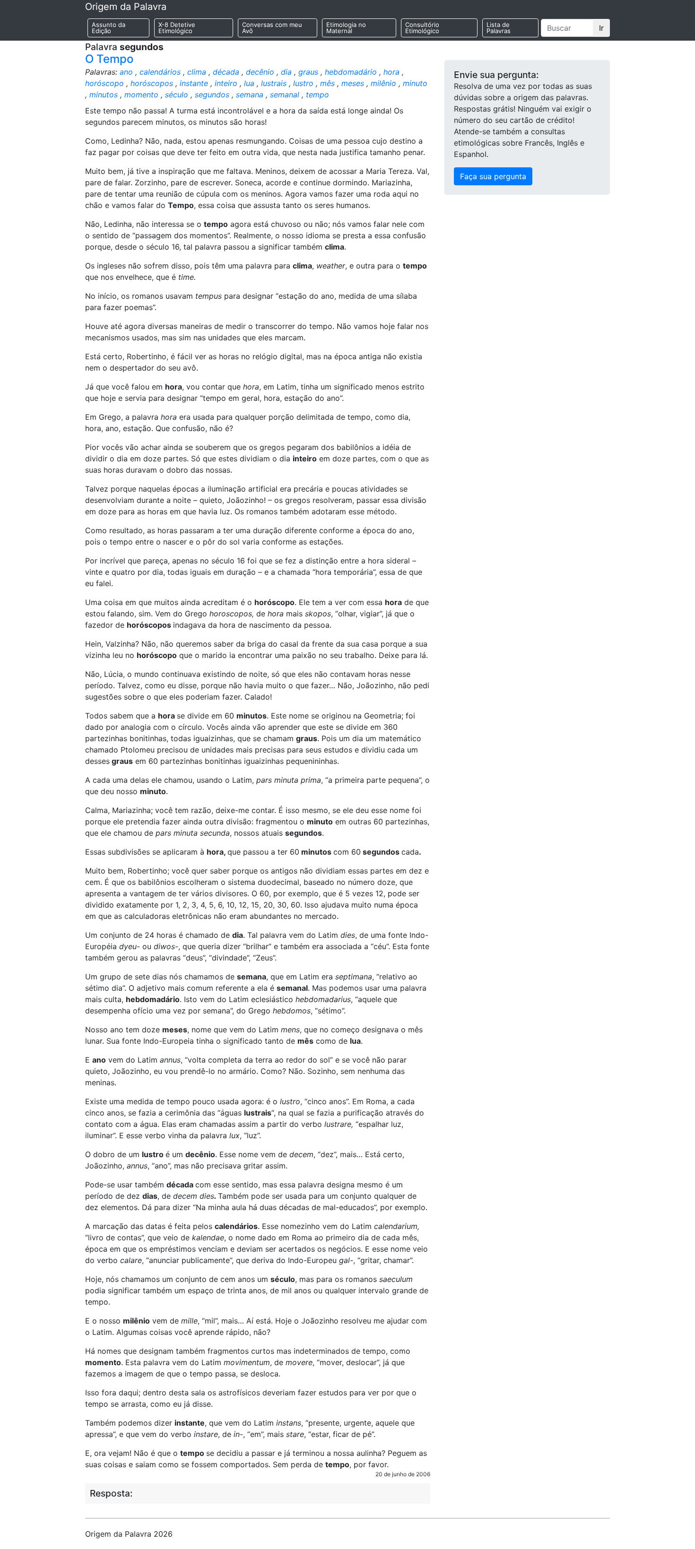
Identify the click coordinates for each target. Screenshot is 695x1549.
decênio (260, 72)
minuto (415, 83)
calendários (160, 72)
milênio (383, 83)
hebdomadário (351, 72)
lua (249, 83)
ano (126, 72)
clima (196, 72)
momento (141, 94)
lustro (303, 83)
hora (391, 72)
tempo (317, 94)
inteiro (226, 83)
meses (352, 83)
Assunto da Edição (108, 28)
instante (194, 83)
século (176, 94)
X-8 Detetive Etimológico (176, 28)
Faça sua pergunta (493, 176)
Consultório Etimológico (422, 28)
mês (327, 83)
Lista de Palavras (498, 28)
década (226, 72)
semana (249, 94)
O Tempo (109, 59)
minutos (103, 94)
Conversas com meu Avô (272, 28)
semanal (284, 94)
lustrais (274, 83)
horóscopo (104, 83)
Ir (601, 28)
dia (286, 72)
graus (308, 72)
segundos (212, 94)
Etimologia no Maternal (346, 28)
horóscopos (151, 83)
